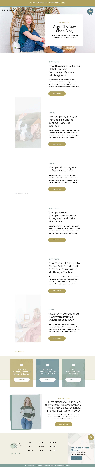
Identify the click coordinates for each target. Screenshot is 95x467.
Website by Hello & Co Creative (64, 465)
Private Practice (54, 62)
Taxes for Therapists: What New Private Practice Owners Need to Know (64, 317)
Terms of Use (52, 465)
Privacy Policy (46, 465)
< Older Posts (19, 352)
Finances (51, 310)
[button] (90, 12)
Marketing (52, 113)
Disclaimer (57, 465)
